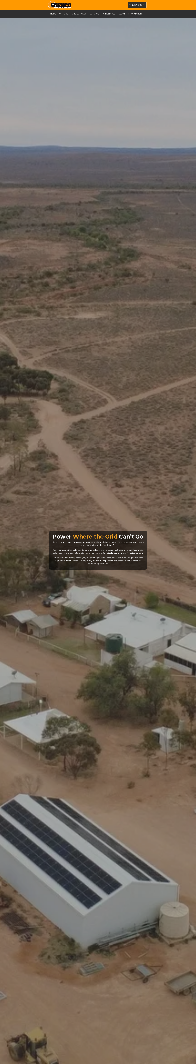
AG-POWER (94, 14)
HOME (53, 14)
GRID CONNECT (78, 14)
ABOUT (121, 14)
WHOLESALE (109, 14)
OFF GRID (63, 14)
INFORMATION (135, 14)
